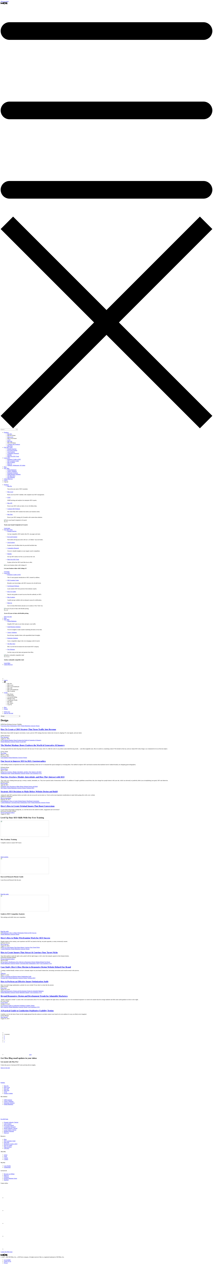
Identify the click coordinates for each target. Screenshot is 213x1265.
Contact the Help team (6, 1252)
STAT (8, 440)
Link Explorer (11, 452)
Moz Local (10, 437)
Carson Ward (4, 1002)
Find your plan (8, 616)
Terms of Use (7, 1261)
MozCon (9, 464)
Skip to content (5, 1)
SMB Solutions (8, 1100)
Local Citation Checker (10, 1130)
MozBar (9, 455)
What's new (7, 711)
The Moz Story (11, 476)
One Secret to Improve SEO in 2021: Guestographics (23, 761)
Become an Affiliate (9, 1174)
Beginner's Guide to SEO (14, 459)
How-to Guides (8, 1145)
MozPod (6, 1180)
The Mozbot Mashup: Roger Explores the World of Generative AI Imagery (33, 745)
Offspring (3, 973)
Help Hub (6, 1142)
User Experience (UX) (36, 773)
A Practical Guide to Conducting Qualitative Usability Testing (27, 1011)
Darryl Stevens (4, 944)
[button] (5, 682)
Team (5, 1156)
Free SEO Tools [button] (8, 447)
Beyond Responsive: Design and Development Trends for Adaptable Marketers (34, 996)
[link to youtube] (16, 1249)
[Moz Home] (4, 3)
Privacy (6, 1263)
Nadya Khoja (4, 769)
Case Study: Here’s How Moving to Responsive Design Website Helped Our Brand (36, 967)
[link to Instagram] (16, 1223)
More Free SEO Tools (13, 456)
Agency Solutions (12, 471)
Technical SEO (30, 788)
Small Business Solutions (14, 474)
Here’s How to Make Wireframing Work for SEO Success (25, 938)
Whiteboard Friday (6, 773)
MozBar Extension (9, 1131)
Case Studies (7, 1166)
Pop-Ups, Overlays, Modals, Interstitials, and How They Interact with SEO (32, 777)
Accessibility (7, 1260)
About (5, 1155)
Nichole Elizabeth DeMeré (8, 812)
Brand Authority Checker (10, 1128)
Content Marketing (6, 802)
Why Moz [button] (6, 468)
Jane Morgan (4, 1017)
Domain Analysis (11, 449)
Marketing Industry (25, 992)
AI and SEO (22, 741)
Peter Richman (5, 737)
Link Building (4, 757)
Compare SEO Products (13, 444)
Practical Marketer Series (10, 1178)
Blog (5, 467)
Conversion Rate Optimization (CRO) (11, 726)
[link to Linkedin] (16, 1236)
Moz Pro (9, 434)
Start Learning (4, 857)
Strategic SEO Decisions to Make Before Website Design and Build (29, 791)
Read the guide (5, 894)
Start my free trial (8, 713)
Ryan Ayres (4, 988)
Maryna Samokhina (6, 798)
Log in (5, 480)
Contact (6, 1159)
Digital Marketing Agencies (28, 726)
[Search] (16, 678)
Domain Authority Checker (11, 1122)
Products (3, 1082)
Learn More (7, 663)
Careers (6, 1158)
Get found (6, 571)
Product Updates (8, 1093)
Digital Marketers (11, 470)
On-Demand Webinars (13, 586)
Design (6, 709)
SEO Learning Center (13, 461)
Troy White (3, 753)
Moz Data (10, 446)
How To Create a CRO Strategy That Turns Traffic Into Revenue (28, 729)
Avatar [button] (5, 692)
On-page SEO (4, 978)
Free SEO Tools (4, 1119)
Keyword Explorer (12, 450)
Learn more (7, 528)
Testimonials (7, 1167)
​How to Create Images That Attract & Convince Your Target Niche (29, 952)
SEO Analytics (4, 1007)
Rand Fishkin (4, 783)
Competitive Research (13, 453)
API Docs (6, 1148)
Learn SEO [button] (7, 458)
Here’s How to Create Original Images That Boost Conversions (27, 806)
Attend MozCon (8, 479)
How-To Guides (11, 591)
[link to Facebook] (16, 1210)
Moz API (9, 441)
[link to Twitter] (16, 1197)
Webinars (6, 1177)
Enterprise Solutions (12, 473)
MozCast (6, 1133)
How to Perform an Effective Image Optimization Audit (24, 981)
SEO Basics (4, 788)
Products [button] (6, 432)
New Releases (11, 477)
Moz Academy (11, 462)
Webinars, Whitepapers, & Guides (16, 465)
